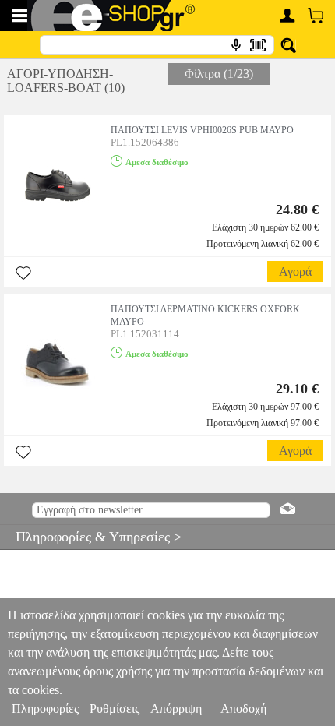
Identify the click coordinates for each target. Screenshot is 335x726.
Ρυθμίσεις (114, 708)
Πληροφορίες (45, 708)
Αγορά (295, 271)
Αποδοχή (243, 708)
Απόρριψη (176, 708)
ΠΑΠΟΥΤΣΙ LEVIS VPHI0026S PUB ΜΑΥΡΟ (202, 130)
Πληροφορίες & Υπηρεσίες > (91, 536)
